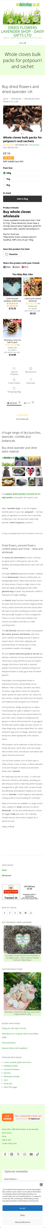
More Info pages (10, 1087)
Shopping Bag (14, 391)
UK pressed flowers (12, 1069)
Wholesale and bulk (11, 1076)
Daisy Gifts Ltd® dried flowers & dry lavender (20, 1129)
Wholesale (16, 98)
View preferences (22, 1222)
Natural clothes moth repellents (15, 1048)
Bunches (7, 1073)
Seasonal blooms (9, 1042)
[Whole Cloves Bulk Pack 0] (22, 119)
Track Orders (14, 383)
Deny (22, 1215)
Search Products (14, 372)
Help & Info (6, 1140)
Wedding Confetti (11, 1066)
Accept (23, 1208)
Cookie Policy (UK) (9, 1143)
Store (5, 98)
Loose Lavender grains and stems (17, 1062)
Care (6, 1080)
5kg (8, 185)
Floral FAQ (8, 1083)
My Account (30, 371)
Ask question (34, 145)
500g (8, 173)
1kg (8, 179)
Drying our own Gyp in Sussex (14, 1028)
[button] (41, 1184)
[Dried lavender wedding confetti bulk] (12, 286)
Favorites (30, 383)
